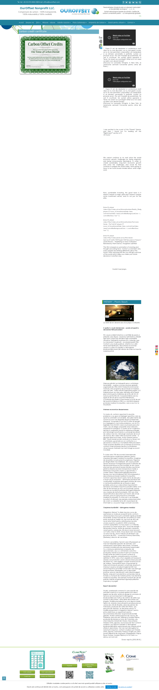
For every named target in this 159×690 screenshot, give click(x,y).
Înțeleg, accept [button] (111, 687)
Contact (130, 22)
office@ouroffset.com (51, 2)
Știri (37, 22)
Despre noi (30, 22)
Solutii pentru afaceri (116, 22)
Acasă (21, 22)
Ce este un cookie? (125, 687)
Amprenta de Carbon (97, 22)
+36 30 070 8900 (29, 2)
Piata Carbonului (79, 22)
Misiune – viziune (49, 22)
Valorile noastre (63, 22)
